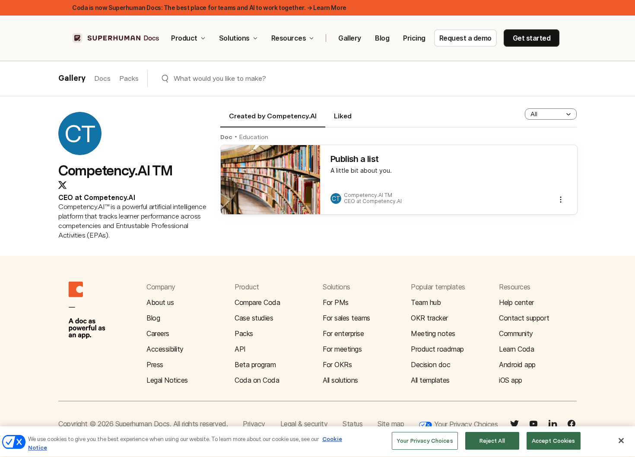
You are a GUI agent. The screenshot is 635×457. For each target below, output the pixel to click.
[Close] (621, 440)
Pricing (414, 38)
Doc (226, 136)
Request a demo (465, 38)
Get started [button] (532, 38)
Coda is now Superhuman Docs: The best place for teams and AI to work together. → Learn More (209, 7)
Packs (129, 78)
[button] (551, 114)
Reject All (492, 441)
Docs (102, 78)
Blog (382, 38)
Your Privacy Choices (465, 424)
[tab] (272, 119)
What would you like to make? (220, 78)
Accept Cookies (553, 441)
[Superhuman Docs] (116, 38)
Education (253, 136)
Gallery (349, 38)
